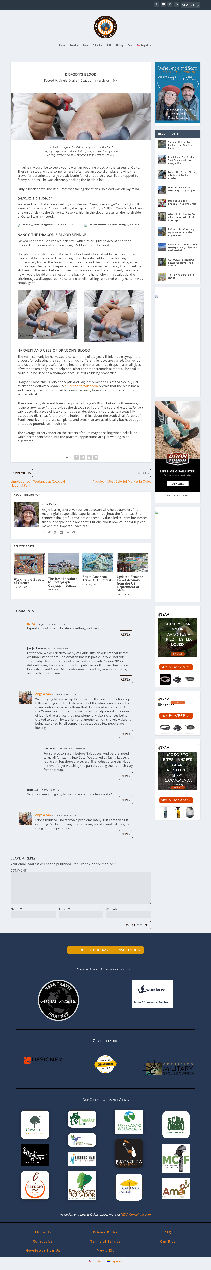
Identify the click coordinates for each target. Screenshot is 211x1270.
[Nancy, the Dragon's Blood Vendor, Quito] (47, 224)
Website (112, 909)
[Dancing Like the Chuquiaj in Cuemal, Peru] (162, 203)
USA (109, 45)
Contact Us (43, 1241)
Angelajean (43, 694)
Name (16, 909)
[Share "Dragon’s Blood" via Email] (96, 457)
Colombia (97, 45)
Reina (31, 624)
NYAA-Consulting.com (136, 1214)
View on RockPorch (176, 667)
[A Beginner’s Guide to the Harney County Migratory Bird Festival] (162, 247)
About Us (43, 1232)
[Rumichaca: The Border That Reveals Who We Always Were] (162, 159)
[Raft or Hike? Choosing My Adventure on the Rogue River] (162, 231)
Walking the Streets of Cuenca (29, 581)
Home (62, 45)
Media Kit (105, 1250)
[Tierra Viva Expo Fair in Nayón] (162, 277)
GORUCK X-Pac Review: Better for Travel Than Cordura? (181, 262)
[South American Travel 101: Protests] (97, 562)
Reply (126, 634)
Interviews (102, 80)
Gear (130, 45)
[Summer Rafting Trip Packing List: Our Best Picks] (162, 144)
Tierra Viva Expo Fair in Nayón (181, 276)
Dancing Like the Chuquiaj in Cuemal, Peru (182, 202)
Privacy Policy (105, 1232)
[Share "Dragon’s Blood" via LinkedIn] (89, 457)
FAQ (168, 1232)
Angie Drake (68, 80)
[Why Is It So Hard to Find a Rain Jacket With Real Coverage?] (162, 216)
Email (64, 909)
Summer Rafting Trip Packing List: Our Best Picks (180, 145)
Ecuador (74, 45)
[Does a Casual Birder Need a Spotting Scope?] (162, 190)
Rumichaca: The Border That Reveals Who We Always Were (181, 160)
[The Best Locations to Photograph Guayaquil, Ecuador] (63, 563)
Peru (85, 45)
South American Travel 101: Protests (97, 578)
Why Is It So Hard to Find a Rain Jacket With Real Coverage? (182, 217)
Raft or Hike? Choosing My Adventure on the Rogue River (181, 232)
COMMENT (18, 870)
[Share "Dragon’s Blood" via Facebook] (76, 457)
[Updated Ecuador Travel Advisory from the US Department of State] (132, 562)
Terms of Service (105, 1241)
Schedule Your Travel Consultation (105, 950)
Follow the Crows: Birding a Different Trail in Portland (182, 175)
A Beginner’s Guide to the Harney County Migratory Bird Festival (182, 247)
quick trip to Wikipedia (81, 386)
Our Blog (168, 1241)
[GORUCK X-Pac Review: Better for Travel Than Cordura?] (162, 262)
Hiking (119, 45)
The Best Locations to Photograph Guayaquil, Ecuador (63, 582)
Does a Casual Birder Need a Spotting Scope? (181, 189)
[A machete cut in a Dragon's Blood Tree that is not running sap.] (114, 224)
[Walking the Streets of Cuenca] (29, 564)
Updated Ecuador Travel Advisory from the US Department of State (130, 583)
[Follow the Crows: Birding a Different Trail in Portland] (162, 174)
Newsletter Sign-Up (42, 1250)
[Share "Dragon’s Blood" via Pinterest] (82, 457)
